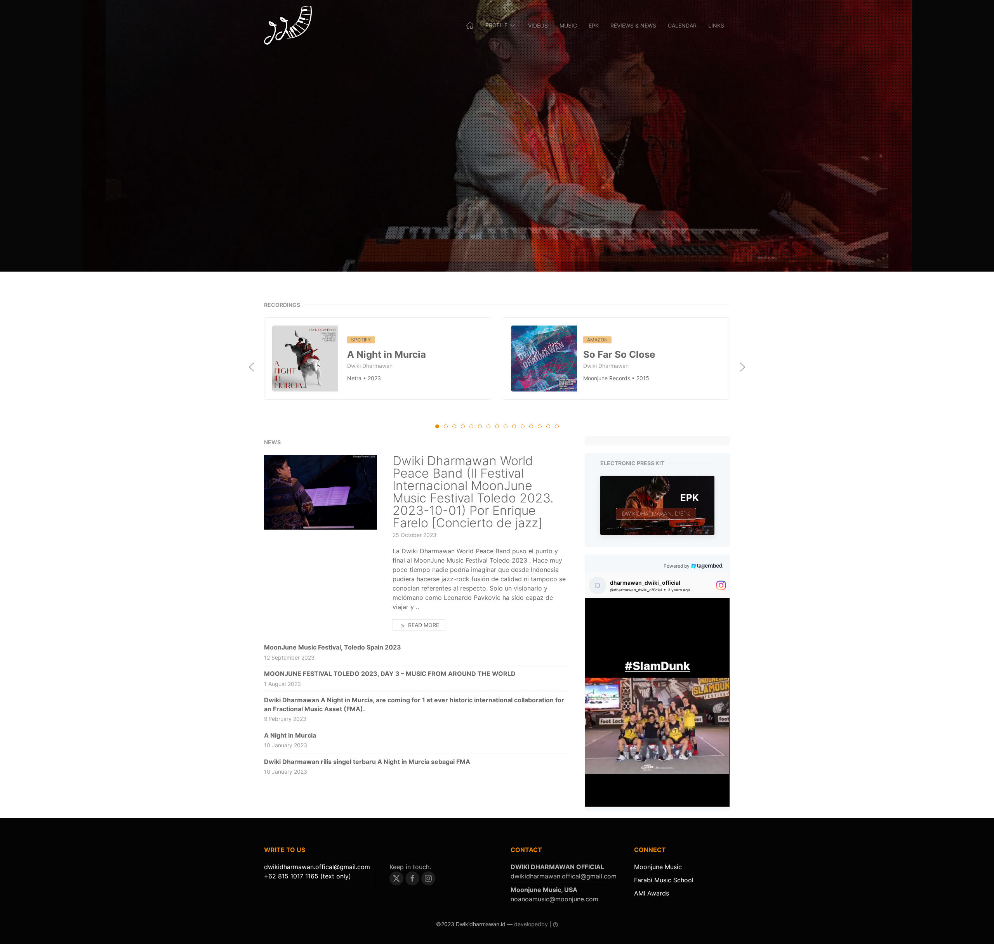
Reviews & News (633, 25)
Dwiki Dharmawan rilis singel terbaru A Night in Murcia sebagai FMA (367, 762)
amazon (597, 340)
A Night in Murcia (386, 354)
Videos (538, 25)
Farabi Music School (663, 880)
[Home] (288, 25)
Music (568, 25)
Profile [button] (496, 25)
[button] (251, 367)
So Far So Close (619, 354)
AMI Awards (651, 893)
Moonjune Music (658, 867)
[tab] (437, 426)
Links (716, 25)
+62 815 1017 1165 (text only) (307, 876)
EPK (594, 25)
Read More (423, 625)
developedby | (533, 924)
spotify (361, 340)
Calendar (682, 25)
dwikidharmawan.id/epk (656, 513)
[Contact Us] (317, 867)
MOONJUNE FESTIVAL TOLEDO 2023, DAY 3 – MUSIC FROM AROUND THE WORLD (390, 673)
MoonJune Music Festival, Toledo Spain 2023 (332, 647)
